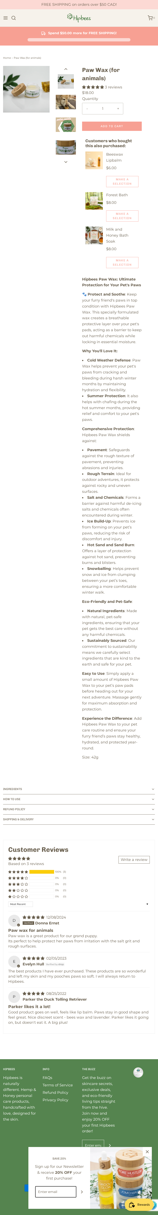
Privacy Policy (55, 1100)
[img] (34, 917)
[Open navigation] (5, 17)
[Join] (109, 1145)
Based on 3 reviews (26, 864)
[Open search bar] (15, 17)
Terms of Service (58, 1085)
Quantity (90, 98)
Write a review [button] (134, 859)
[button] (65, 69)
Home (7, 57)
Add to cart (112, 126)
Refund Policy (55, 1092)
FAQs (47, 1077)
